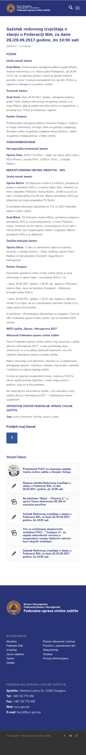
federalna (26, 416)
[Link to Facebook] (65, 736)
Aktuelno (11, 641)
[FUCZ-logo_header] (35, 8)
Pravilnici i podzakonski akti (59, 645)
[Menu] (77, 8)
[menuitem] (69, 8)
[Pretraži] (69, 8)
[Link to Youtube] (71, 736)
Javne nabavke (15, 654)
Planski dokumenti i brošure (59, 641)
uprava (47, 416)
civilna (16, 416)
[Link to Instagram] (77, 736)
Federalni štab (14, 645)
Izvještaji (26, 46)
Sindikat (47, 654)
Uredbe (10, 662)
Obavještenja (50, 649)
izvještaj (37, 416)
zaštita (55, 416)
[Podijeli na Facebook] (11, 438)
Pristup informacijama (55, 658)
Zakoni (10, 658)
